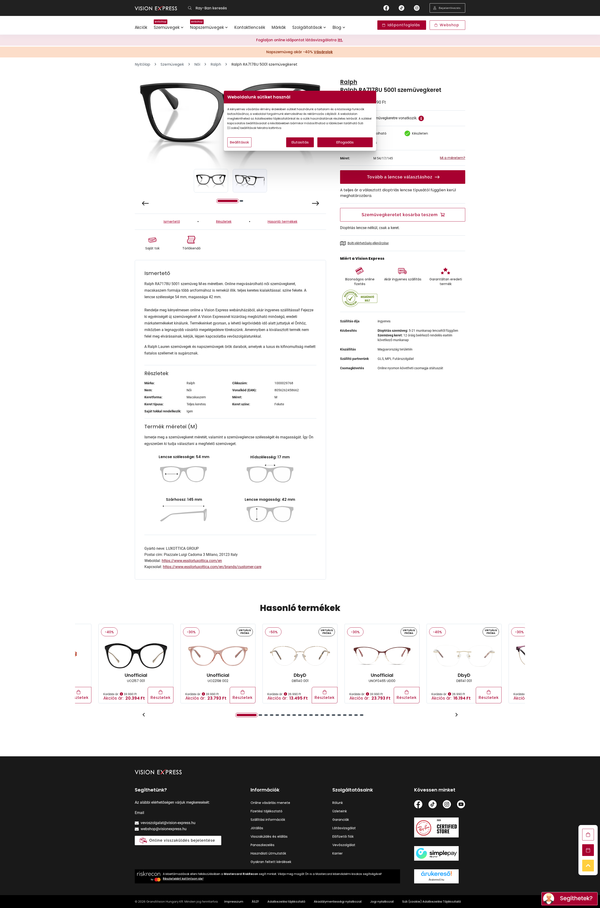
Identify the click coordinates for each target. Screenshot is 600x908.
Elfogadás (345, 142)
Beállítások (239, 142)
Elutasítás (300, 142)
